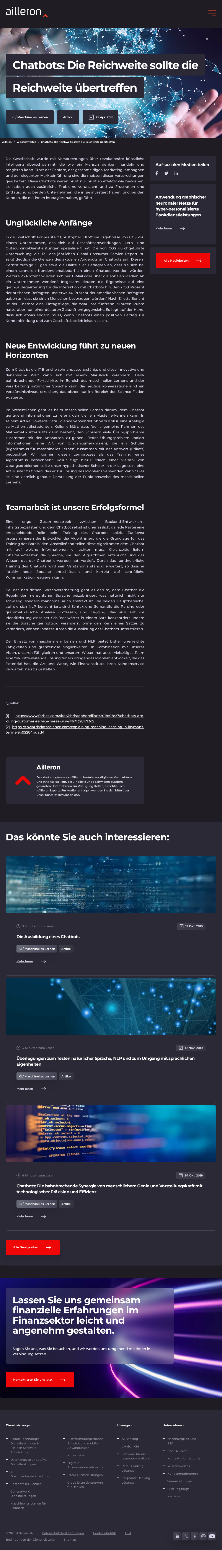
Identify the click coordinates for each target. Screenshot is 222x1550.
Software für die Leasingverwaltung (136, 1456)
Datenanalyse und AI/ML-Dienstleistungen (29, 1462)
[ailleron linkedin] (177, 1536)
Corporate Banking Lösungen (136, 1480)
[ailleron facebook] (195, 1536)
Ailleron (7, 141)
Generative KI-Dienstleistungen (23, 1494)
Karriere (173, 1496)
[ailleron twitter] (186, 1536)
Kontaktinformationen (184, 1458)
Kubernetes (76, 1455)
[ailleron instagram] (203, 1536)
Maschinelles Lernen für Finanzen (28, 1506)
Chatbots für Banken (26, 1484)
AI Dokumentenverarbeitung (30, 1474)
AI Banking (130, 1439)
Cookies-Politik (104, 1533)
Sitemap (70, 1539)
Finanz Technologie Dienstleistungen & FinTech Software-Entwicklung (24, 1445)
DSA (128, 1533)
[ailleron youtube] (212, 1536)
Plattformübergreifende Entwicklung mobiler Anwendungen (85, 1443)
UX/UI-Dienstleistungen (85, 1475)
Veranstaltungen (179, 1481)
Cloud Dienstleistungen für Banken (85, 1485)
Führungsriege (178, 1489)
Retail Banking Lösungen (133, 1468)
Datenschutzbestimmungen (63, 1533)
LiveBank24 (130, 1446)
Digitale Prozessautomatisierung (85, 1465)
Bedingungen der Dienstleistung (30, 1539)
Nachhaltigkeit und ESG (181, 1441)
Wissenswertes (26, 141)
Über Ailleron (177, 1451)
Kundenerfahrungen (182, 1473)
